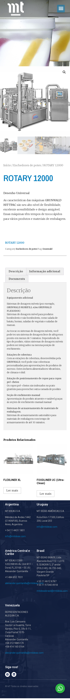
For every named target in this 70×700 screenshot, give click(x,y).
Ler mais (12, 490)
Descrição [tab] (16, 271)
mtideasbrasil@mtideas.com (52, 591)
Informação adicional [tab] (44, 271)
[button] (61, 8)
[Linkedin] (14, 674)
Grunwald (47, 249)
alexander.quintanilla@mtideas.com (24, 583)
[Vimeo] (7, 674)
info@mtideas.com (15, 536)
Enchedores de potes (27, 165)
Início (7, 165)
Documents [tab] (17, 279)
